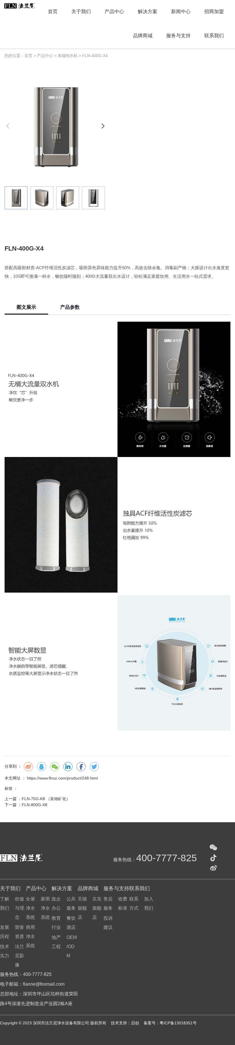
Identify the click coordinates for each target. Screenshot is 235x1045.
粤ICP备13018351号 (178, 1023)
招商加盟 (214, 11)
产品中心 (114, 11)
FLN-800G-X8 (34, 804)
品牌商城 (142, 35)
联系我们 (214, 35)
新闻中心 (181, 11)
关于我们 (81, 11)
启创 (135, 1023)
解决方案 (147, 11)
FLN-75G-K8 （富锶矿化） (46, 798)
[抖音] (213, 858)
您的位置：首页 (19, 55)
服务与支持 (178, 35)
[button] (102, 126)
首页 (53, 11)
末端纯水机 (68, 55)
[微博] (213, 868)
